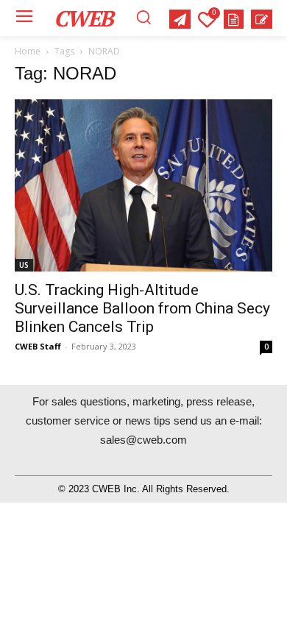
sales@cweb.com (143, 439)
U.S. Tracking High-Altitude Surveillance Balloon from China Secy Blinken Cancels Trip (142, 308)
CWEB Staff (38, 346)
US (24, 265)
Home (27, 51)
